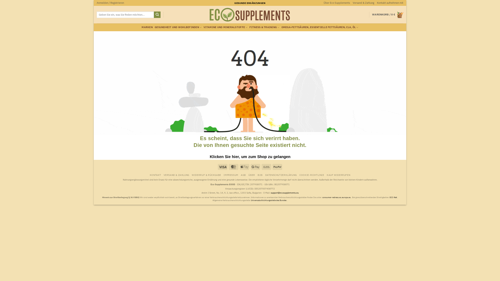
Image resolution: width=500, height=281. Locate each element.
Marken (147, 27)
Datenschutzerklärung (281, 174)
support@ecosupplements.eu (285, 192)
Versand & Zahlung (363, 2)
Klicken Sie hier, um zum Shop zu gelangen (250, 157)
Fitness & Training (263, 27)
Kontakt (155, 174)
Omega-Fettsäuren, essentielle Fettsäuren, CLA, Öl (318, 27)
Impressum (231, 174)
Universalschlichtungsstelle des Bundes (269, 200)
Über (251, 174)
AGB (243, 174)
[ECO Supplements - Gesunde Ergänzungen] (250, 15)
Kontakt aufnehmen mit (390, 2)
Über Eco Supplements (337, 2)
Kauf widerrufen (338, 174)
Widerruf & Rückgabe (206, 174)
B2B (260, 174)
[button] (110, 3)
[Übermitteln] (157, 15)
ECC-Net (393, 197)
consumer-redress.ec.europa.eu (336, 197)
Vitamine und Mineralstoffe (224, 27)
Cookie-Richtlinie (311, 174)
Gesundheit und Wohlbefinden (177, 27)
